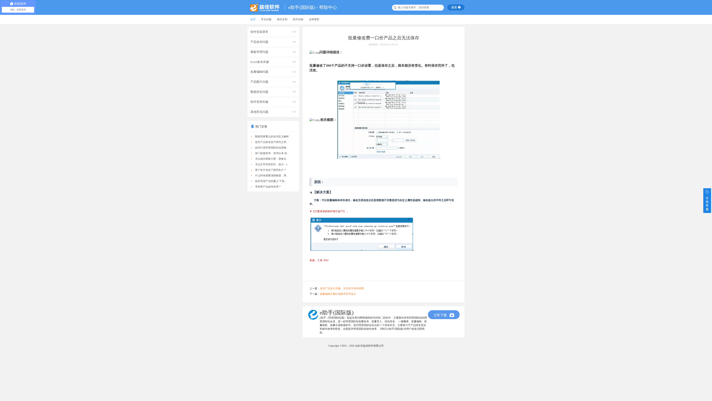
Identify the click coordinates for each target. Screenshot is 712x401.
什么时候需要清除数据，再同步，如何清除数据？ (274, 175)
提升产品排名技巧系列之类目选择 (274, 142)
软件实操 (298, 19)
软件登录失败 (259, 101)
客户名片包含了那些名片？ (270, 170)
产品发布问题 (259, 41)
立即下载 (441, 315)
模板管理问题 (259, 51)
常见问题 (266, 19)
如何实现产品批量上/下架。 (271, 181)
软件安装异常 (259, 31)
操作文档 (282, 19)
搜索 (454, 7)
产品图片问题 (259, 81)
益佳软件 (266, 7)
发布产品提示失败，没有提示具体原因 (342, 288)
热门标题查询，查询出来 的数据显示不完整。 (274, 153)
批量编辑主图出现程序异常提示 (338, 294)
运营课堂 (314, 19)
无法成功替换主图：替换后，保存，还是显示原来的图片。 (274, 158)
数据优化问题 (259, 91)
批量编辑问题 (259, 71)
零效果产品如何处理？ (268, 186)
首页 (253, 19)
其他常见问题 (259, 111)
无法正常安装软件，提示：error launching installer (274, 164)
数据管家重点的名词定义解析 (272, 136)
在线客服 (707, 203)
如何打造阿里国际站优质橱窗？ (273, 147)
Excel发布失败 (259, 61)
